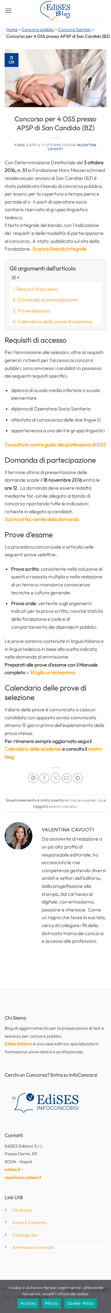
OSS (100, 800)
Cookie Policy (80, 1303)
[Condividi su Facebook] (44, 778)
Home (12, 29)
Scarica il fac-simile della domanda (42, 519)
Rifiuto (51, 1303)
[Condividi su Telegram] (78, 778)
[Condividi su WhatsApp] (33, 778)
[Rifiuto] (102, 1298)
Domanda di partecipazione (48, 300)
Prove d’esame (34, 311)
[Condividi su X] (56, 778)
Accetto (28, 1303)
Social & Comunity (29, 1222)
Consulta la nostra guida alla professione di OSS (55, 444)
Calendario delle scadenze (33, 749)
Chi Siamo (22, 1210)
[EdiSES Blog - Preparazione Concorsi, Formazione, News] (55, 10)
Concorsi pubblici (38, 29)
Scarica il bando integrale (59, 249)
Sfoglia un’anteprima (52, 672)
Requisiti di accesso (37, 289)
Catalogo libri (25, 1235)
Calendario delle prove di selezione (55, 321)
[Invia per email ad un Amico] (67, 778)
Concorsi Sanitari (74, 29)
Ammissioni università (33, 1247)
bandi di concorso (63, 806)
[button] (8, 10)
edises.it (12, 1169)
